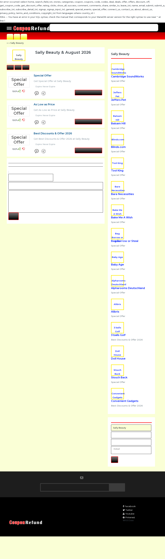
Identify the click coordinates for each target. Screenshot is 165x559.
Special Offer (43, 75)
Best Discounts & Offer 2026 (53, 133)
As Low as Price (44, 104)
